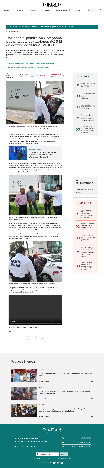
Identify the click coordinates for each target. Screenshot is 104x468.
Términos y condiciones (42, 458)
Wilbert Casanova (44, 381)
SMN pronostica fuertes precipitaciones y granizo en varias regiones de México (64, 392)
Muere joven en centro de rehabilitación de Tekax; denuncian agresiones (87, 226)
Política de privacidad (63, 458)
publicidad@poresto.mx (82, 442)
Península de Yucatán (83, 190)
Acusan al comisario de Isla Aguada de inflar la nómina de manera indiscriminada (31, 63)
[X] (61, 463)
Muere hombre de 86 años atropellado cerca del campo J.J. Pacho (87, 85)
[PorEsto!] (52, 4)
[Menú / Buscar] (101, 10)
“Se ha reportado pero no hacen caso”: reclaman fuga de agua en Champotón (88, 95)
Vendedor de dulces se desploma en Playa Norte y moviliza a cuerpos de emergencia (88, 129)
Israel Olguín (42, 398)
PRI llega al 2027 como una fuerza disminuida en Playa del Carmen (88, 106)
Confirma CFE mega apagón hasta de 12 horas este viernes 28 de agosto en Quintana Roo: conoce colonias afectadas (88, 251)
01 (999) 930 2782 (86, 438)
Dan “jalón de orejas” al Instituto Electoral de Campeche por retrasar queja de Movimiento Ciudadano (64, 410)
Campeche (79, 192)
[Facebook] (54, 463)
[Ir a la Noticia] (35, 153)
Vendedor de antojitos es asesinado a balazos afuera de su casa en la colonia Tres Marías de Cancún (88, 266)
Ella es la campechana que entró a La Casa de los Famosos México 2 (28, 67)
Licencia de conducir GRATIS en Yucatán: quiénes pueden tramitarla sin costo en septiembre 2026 (86, 213)
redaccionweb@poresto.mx (81, 446)
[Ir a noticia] (24, 375)
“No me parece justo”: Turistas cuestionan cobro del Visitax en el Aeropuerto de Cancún (88, 238)
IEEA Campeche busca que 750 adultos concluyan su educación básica (65, 375)
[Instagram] (58, 463)
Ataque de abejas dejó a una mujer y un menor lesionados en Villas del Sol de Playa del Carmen (88, 117)
